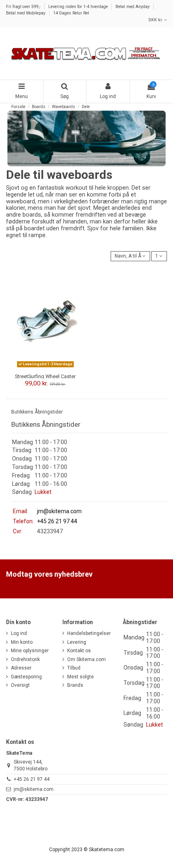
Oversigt (20, 685)
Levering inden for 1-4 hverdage (78, 6)
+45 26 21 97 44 (31, 779)
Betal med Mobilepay (26, 13)
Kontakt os (79, 650)
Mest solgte (80, 677)
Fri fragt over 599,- (24, 6)
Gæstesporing (26, 677)
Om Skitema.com (86, 659)
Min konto (22, 642)
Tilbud (73, 668)
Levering (76, 642)
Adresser (21, 668)
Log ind (19, 633)
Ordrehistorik (25, 659)
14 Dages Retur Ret (71, 13)
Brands (75, 685)
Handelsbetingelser (89, 633)
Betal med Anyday (133, 6)
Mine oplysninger (30, 650)
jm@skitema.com (59, 511)
